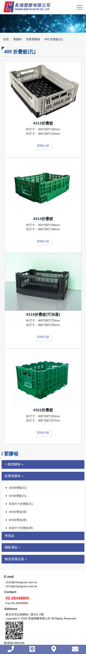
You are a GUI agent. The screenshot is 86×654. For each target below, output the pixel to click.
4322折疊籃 (43, 410)
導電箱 (9, 536)
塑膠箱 (17, 39)
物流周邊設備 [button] (15, 559)
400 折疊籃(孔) (53, 39)
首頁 (6, 39)
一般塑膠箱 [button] (13, 464)
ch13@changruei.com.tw (21, 586)
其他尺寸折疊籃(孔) (21, 503)
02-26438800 (17, 598)
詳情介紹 (43, 145)
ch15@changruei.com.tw (21, 582)
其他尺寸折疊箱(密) (21, 528)
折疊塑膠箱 (33, 39)
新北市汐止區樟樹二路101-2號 (25, 614)
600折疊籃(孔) (18, 495)
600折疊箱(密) (18, 519)
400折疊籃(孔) (18, 487)
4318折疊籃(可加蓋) (43, 314)
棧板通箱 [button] (11, 547)
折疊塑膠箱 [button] (13, 476)
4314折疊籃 (43, 219)
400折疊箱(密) (18, 511)
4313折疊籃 (43, 123)
